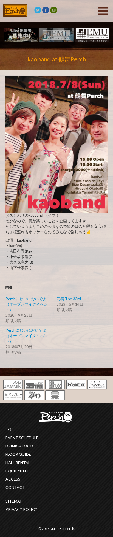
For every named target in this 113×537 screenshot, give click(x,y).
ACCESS (12, 479)
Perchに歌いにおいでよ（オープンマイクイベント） (26, 304)
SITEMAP (13, 501)
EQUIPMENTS (18, 470)
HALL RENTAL (17, 462)
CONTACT (15, 487)
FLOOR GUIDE (18, 454)
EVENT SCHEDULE (21, 437)
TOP (9, 429)
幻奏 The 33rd (68, 298)
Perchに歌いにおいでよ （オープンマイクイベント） (26, 335)
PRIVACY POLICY (21, 509)
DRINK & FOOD (19, 446)
